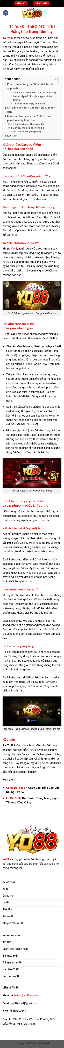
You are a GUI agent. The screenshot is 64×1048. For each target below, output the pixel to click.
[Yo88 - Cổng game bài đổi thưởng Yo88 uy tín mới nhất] (32, 13)
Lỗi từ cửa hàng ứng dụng (27, 131)
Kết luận (12, 135)
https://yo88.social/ (26, 995)
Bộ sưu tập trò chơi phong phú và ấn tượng (32, 98)
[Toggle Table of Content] (54, 79)
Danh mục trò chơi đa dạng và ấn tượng (34, 92)
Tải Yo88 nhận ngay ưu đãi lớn (29, 103)
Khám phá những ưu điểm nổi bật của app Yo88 (30, 86)
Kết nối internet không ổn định (29, 124)
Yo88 (14, 248)
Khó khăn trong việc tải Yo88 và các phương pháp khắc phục (29, 118)
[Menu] (5, 13)
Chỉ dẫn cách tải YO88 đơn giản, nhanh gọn (31, 109)
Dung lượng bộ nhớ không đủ (28, 127)
